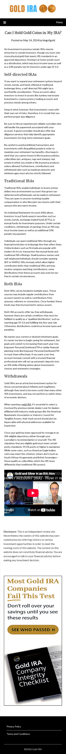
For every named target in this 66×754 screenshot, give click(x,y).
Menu (59, 22)
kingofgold (49, 40)
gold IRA (26, 404)
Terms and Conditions (18, 733)
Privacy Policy (14, 726)
